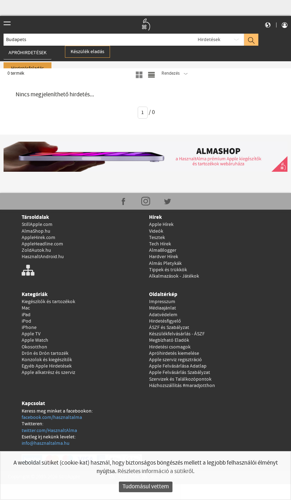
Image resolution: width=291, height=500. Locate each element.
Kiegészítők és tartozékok (48, 302)
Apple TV (31, 334)
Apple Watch (35, 340)
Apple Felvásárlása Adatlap (178, 366)
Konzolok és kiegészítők (47, 360)
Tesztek (157, 237)
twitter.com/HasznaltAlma (49, 430)
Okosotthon (34, 347)
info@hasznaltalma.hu (46, 443)
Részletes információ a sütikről (155, 471)
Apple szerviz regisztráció (175, 360)
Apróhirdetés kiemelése (174, 353)
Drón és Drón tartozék (45, 353)
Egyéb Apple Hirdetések (47, 366)
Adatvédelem (163, 315)
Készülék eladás (87, 52)
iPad (26, 315)
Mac (26, 308)
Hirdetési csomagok (170, 347)
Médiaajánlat (162, 308)
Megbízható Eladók (169, 340)
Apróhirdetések (27, 53)
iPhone (29, 327)
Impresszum (162, 302)
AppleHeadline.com (42, 244)
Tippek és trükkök (168, 270)
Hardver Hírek (163, 257)
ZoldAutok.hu (36, 250)
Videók (156, 231)
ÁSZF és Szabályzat (169, 327)
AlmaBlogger (162, 250)
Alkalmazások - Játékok (174, 276)
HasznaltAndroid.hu (43, 257)
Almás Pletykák (165, 263)
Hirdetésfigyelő (165, 321)
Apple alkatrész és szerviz (48, 372)
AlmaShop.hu (36, 231)
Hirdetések (209, 39)
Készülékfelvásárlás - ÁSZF (177, 334)
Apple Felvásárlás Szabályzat (179, 372)
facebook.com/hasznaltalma (52, 417)
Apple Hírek (161, 224)
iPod (26, 321)
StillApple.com (37, 224)
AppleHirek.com (38, 237)
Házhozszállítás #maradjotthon (182, 385)
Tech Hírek (160, 244)
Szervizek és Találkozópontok (180, 379)
